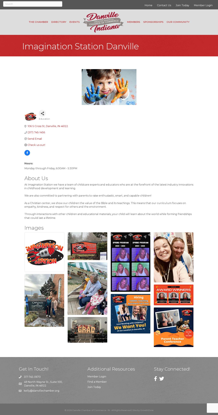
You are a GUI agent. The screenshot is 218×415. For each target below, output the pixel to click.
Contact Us (164, 5)
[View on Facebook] (27, 154)
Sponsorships (153, 21)
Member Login (203, 5)
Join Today (182, 5)
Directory (58, 21)
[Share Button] (42, 113)
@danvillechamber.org (44, 390)
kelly (27, 390)
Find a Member (97, 381)
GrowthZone (147, 410)
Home (148, 5)
